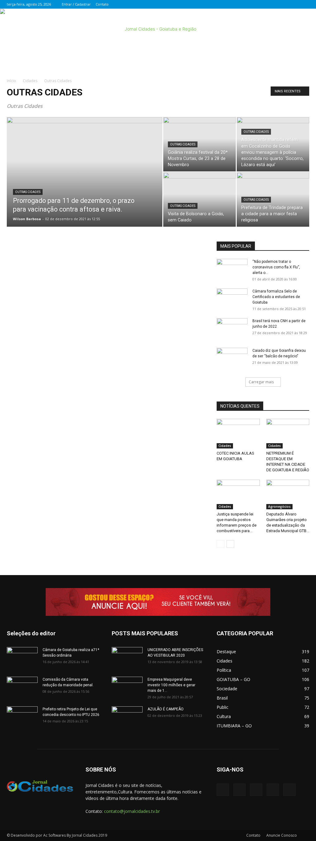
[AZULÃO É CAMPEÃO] (127, 717)
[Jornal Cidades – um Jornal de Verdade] (158, 29)
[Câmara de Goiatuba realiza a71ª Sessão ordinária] (22, 658)
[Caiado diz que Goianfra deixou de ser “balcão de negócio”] (232, 358)
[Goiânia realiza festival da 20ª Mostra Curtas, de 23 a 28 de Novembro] (199, 144)
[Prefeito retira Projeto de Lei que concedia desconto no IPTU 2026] (22, 717)
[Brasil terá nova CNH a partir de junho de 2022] (232, 329)
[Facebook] (263, 4)
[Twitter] (274, 4)
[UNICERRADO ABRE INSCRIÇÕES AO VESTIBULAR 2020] (127, 658)
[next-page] (230, 544)
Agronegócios (279, 506)
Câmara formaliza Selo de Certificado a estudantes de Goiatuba (276, 297)
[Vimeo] (284, 4)
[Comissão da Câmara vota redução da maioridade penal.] (22, 687)
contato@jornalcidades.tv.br (132, 811)
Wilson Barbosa (27, 219)
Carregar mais (261, 382)
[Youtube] (304, 4)
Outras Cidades (27, 192)
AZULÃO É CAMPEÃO (166, 709)
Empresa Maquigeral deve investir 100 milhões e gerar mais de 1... (171, 685)
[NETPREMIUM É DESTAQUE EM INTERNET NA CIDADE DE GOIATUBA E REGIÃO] (288, 433)
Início (11, 80)
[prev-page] (220, 544)
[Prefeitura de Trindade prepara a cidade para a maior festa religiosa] (273, 199)
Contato (102, 4)
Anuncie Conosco (281, 835)
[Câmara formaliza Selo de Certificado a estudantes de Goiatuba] (232, 299)
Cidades (30, 80)
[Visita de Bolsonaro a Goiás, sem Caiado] (199, 199)
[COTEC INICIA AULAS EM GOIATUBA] (238, 433)
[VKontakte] (294, 4)
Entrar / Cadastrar (76, 4)
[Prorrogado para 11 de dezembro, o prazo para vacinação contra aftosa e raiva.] (84, 184)
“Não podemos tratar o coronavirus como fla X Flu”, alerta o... (276, 267)
